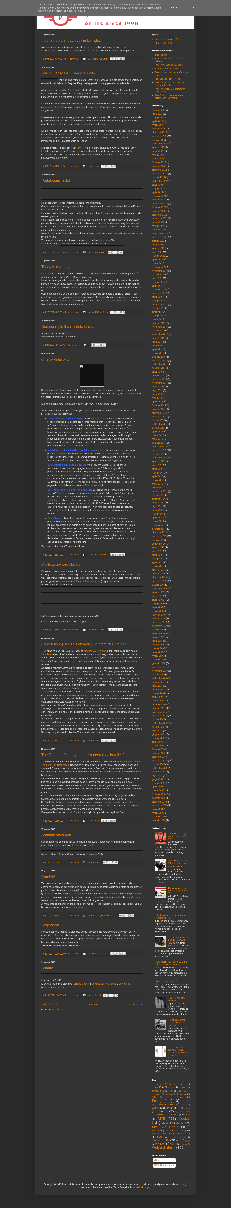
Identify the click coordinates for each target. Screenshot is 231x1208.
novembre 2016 (160, 327)
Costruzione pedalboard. (61, 564)
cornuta (122, 47)
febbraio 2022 (159, 229)
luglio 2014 (157, 390)
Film (97, 820)
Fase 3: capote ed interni (167, 68)
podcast (155, 1133)
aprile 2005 (157, 786)
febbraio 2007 (159, 704)
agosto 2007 (158, 682)
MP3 (187, 1114)
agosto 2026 (158, 110)
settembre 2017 (160, 312)
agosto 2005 (158, 771)
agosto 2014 (158, 386)
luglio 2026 (157, 113)
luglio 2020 (157, 252)
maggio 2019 (158, 282)
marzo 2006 (158, 745)
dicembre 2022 (159, 215)
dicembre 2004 (159, 801)
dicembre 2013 (159, 413)
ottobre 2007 (158, 674)
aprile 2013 (157, 431)
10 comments (74, 345)
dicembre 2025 (159, 132)
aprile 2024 (157, 192)
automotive (157, 1084)
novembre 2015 (160, 360)
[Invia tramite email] (111, 58)
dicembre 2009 (159, 577)
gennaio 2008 (158, 663)
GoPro (155, 1107)
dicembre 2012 (159, 446)
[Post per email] (84, 59)
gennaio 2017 (158, 323)
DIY (96, 252)
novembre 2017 (160, 304)
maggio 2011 (158, 513)
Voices (173, 1144)
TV (177, 1141)
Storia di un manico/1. (167, 981)
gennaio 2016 (158, 357)
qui (58, 223)
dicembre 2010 (159, 532)
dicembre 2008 (159, 622)
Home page (92, 1004)
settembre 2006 (160, 723)
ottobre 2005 (158, 764)
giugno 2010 (158, 555)
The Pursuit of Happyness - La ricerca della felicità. (83, 755)
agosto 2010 (158, 547)
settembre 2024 (160, 181)
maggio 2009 (158, 603)
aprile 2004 (157, 809)
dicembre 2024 (159, 170)
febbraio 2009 (159, 615)
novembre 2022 (160, 218)
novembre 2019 (160, 271)
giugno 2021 (158, 244)
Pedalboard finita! (55, 180)
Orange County (81, 983)
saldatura (167, 1133)
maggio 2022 (158, 226)
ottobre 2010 (158, 540)
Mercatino (160, 1115)
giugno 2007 (158, 689)
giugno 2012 (158, 469)
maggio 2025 (158, 155)
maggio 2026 (158, 117)
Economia (181, 1094)
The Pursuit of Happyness (55, 765)
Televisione (173, 1137)
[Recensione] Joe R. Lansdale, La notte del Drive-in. (84, 644)
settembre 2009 (160, 588)
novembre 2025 (160, 136)
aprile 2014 (157, 401)
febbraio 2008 (159, 659)
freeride (186, 1101)
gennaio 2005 (158, 798)
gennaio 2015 (158, 375)
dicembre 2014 (159, 379)
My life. (180, 1123)
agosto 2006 (158, 727)
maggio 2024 (158, 188)
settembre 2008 (160, 633)
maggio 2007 (158, 693)
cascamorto (89, 47)
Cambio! (48, 877)
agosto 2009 (158, 592)
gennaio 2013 (158, 442)
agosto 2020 (158, 248)
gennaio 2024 (158, 199)
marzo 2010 (158, 566)
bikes (155, 1087)
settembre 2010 (160, 543)
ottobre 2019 (158, 274)
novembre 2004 (160, 805)
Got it (190, 7)
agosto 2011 (158, 502)
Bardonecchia (176, 1084)
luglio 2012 (157, 465)
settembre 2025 (160, 143)
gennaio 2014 (158, 409)
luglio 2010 (157, 551)
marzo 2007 (158, 700)
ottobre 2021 (158, 241)
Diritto (170, 1091)
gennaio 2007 (158, 708)
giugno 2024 (158, 185)
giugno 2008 (158, 644)
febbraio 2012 (159, 484)
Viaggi (97, 862)
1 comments (74, 59)
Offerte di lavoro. (55, 359)
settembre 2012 (160, 457)
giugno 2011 (158, 510)
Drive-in (82, 147)
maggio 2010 (158, 558)
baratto (84, 883)
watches (183, 1144)
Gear (170, 1104)
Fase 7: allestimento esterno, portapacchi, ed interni (169, 96)
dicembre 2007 (159, 667)
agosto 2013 (158, 428)
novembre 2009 (160, 581)
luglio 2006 (157, 730)
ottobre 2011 (158, 495)
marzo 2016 (158, 353)
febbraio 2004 (159, 816)
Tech (159, 1136)
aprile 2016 (157, 349)
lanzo (157, 1111)
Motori (173, 1114)
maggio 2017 (158, 315)
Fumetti (160, 1105)
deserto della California (104, 983)
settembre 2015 (160, 364)
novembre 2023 (160, 203)
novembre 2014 (160, 383)
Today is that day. (55, 267)
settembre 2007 (160, 678)
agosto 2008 (158, 637)
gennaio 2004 (158, 820)
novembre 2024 (160, 173)
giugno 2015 (158, 371)
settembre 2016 (160, 334)
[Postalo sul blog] (114, 58)
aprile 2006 (157, 742)
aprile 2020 (157, 259)
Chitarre (169, 1087)
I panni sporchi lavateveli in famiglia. (71, 40)
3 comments (74, 252)
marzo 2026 (158, 125)
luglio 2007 (157, 686)
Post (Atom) (57, 1009)
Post (158, 1160)
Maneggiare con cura (95, 650)
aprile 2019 (157, 286)
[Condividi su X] (117, 58)
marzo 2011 (158, 521)
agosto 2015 (158, 368)
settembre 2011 (160, 499)
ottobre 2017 (158, 308)
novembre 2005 (160, 760)
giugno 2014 (158, 394)
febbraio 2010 (159, 570)
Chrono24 (183, 1088)
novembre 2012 (160, 450)
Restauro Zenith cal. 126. (167, 39)
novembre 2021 (160, 237)
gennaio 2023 (158, 211)
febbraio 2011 (159, 525)
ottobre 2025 (158, 140)
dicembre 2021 (159, 233)
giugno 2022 (158, 222)
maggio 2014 (158, 398)
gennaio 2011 (158, 529)
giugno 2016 (158, 345)
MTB (161, 1118)
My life (166, 1123)
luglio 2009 (157, 596)
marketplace (185, 1112)
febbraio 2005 (159, 794)
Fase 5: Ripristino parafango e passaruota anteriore (169, 83)
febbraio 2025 (159, 162)
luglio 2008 (157, 641)
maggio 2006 (158, 738)
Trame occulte (160, 1140)
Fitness (180, 1097)
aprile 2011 (157, 517)
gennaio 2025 (158, 166)
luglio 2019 (157, 278)
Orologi (183, 1130)
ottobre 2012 (158, 454)
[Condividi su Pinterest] (123, 58)
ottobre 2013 (158, 420)
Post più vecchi (134, 1004)
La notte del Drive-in (90, 657)
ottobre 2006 (158, 719)
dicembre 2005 (159, 757)
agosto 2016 (158, 338)
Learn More (177, 7)
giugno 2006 (158, 734)
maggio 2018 (158, 300)
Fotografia (160, 1101)
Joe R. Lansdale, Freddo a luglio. (68, 73)
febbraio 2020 (159, 267)
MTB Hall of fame (163, 42)
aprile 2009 (157, 607)
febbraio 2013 (159, 439)
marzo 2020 (158, 263)
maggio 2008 (158, 648)
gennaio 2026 (158, 128)
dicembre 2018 (159, 293)
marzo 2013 (158, 435)
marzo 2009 (158, 611)
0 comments (73, 166)
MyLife (155, 1130)
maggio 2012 (158, 472)
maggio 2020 (158, 256)
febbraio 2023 (159, 207)
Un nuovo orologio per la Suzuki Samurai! (178, 938)
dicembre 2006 (159, 712)
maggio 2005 (158, 783)
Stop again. (50, 925)
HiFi (178, 1108)
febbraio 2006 (159, 749)
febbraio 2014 (159, 405)
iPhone (187, 1108)
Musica (102, 252)
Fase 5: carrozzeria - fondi (168, 79)
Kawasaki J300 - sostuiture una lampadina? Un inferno (171, 963)
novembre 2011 (160, 491)
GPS (167, 1107)
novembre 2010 (160, 536)
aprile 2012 (157, 476)
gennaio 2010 (158, 573)
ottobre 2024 (158, 177)
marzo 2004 (158, 813)
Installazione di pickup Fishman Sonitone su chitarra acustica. (178, 863)
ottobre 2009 (158, 584)
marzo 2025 (158, 158)
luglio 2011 (157, 506)
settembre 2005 (160, 768)
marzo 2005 (158, 790)
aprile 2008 (157, 652)
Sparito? (48, 968)
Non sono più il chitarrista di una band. (73, 326)
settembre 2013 (160, 424)
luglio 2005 (157, 775)
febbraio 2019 (159, 289)
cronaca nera (158, 1091)
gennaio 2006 (158, 753)
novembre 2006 (160, 715)
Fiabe (154, 1097)
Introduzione (161, 55)
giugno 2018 (158, 297)
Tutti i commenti (164, 1165)
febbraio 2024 (159, 196)
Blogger (146, 1187)
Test (184, 1137)
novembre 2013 (160, 416)
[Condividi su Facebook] (120, 58)
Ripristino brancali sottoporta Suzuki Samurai (176, 1023)
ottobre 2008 (158, 629)
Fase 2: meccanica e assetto (169, 65)
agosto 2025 (158, 147)
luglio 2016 (157, 342)
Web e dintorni (110, 915)
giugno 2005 (158, 779)
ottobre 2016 (158, 330)
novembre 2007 (160, 671)
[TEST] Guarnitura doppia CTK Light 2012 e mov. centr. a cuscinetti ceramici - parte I (177, 1052)
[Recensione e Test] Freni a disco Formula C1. (178, 891)
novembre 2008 (160, 626)
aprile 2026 (157, 121)
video (160, 1143)
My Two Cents (101, 59)
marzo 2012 (158, 480)
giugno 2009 (158, 600)
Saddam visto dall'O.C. (60, 835)
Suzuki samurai (182, 1133)
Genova (183, 1105)
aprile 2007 (157, 697)
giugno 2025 (158, 151)
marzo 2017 (158, 319)
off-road (169, 1130)
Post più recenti (50, 1004)
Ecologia (99, 915)
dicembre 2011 (159, 487)
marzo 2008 (158, 656)
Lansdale (46, 654)
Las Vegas (124, 983)
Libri (97, 166)
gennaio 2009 (158, 618)
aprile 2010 (157, 562)
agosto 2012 (158, 461)
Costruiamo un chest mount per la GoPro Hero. (178, 836)
